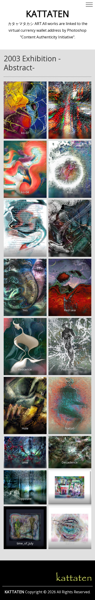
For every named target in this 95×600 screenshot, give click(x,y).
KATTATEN (47, 14)
